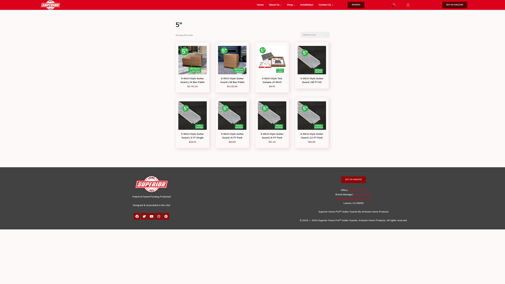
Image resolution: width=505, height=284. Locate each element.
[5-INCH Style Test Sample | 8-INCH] (272, 60)
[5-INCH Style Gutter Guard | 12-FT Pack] (312, 115)
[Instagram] (158, 216)
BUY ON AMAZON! (454, 5)
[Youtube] (151, 216)
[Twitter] (144, 216)
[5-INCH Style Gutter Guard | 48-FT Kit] (312, 60)
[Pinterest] (166, 216)
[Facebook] (137, 216)
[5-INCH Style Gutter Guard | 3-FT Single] (192, 115)
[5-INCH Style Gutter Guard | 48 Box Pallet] (232, 60)
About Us (274, 5)
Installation (306, 5)
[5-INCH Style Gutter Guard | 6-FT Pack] (232, 115)
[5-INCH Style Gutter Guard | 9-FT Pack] (272, 115)
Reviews (356, 5)
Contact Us (325, 5)
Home (260, 5)
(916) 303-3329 (363, 195)
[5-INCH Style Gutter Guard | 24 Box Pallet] (192, 60)
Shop (290, 5)
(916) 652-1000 (357, 190)
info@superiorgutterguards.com (353, 199)
